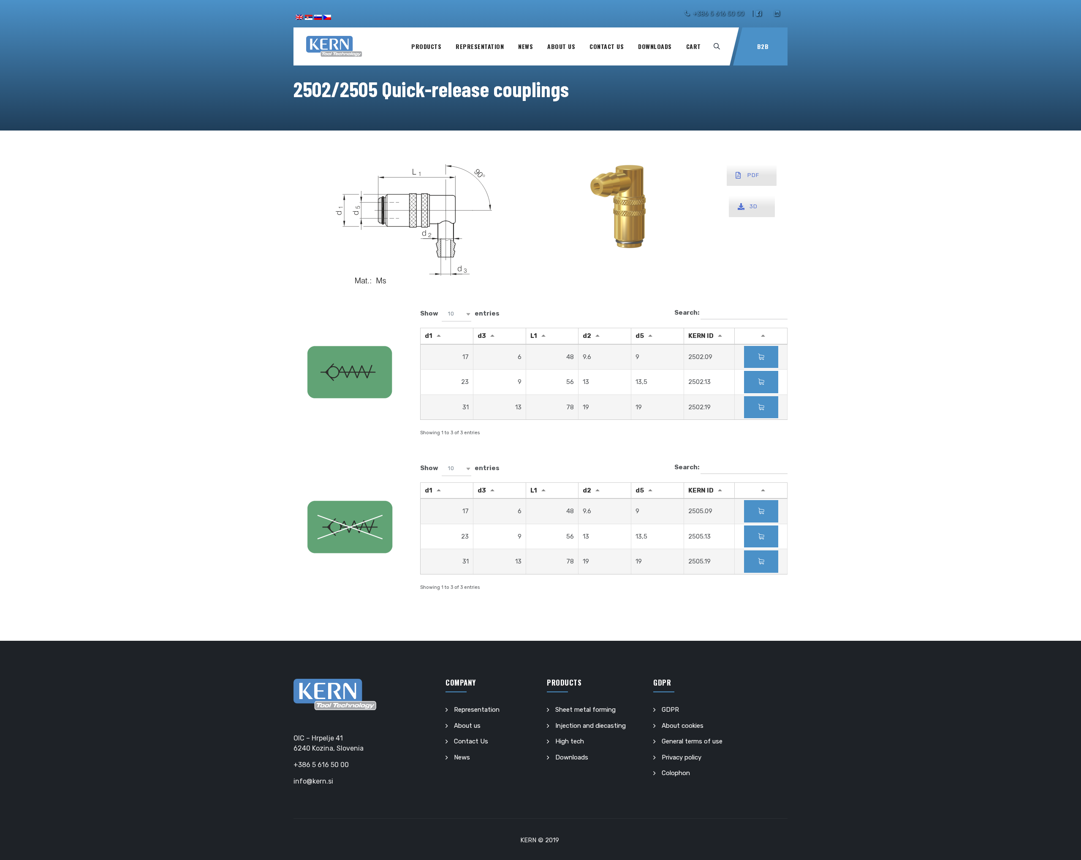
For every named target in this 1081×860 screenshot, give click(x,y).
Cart (693, 46)
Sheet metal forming (585, 709)
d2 (587, 336)
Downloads (655, 46)
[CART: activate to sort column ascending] (761, 336)
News (525, 46)
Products (426, 46)
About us (561, 46)
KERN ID (701, 336)
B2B (763, 46)
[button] (456, 314)
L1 (533, 336)
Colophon (676, 773)
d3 (482, 336)
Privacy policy (681, 757)
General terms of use (692, 741)
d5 (640, 336)
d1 (428, 336)
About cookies (682, 725)
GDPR (670, 709)
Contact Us (606, 46)
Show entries (460, 314)
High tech (569, 741)
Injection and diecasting (590, 725)
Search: (687, 312)
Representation (480, 46)
